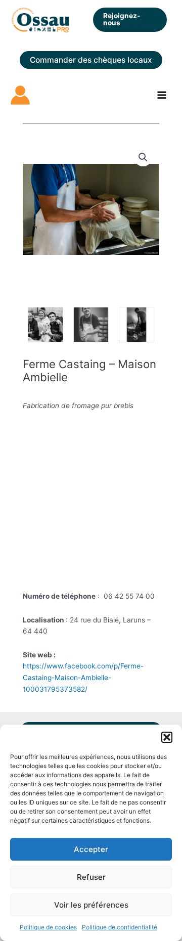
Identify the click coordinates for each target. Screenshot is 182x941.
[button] (167, 737)
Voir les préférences (91, 905)
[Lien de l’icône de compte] (20, 95)
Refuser (91, 877)
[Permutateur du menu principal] (162, 95)
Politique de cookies (48, 927)
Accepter (91, 849)
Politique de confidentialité (119, 927)
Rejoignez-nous (121, 19)
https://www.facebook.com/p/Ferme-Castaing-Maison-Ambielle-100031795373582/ (83, 677)
